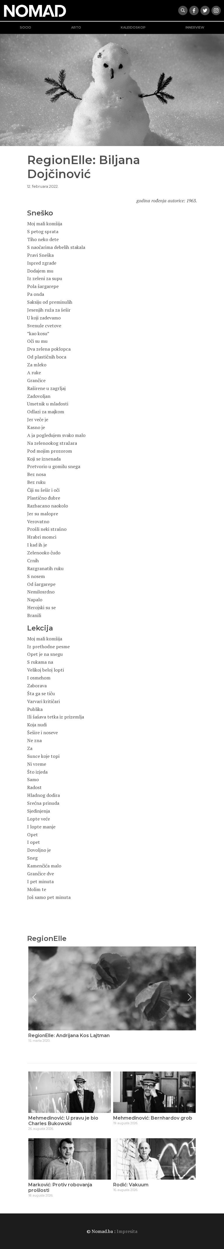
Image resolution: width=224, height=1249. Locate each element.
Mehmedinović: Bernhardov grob (152, 1118)
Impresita (127, 1231)
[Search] (183, 10)
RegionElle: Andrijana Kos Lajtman (69, 1035)
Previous (34, 997)
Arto (76, 27)
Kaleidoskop (133, 27)
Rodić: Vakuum (130, 1184)
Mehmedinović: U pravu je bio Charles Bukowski (63, 1120)
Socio (25, 27)
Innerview (195, 27)
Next (189, 997)
